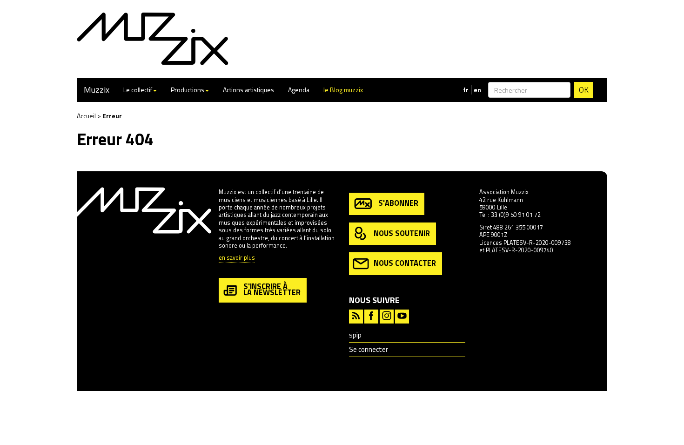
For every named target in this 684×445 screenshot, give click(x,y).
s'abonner (398, 203)
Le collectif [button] (137, 89)
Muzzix (96, 89)
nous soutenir (402, 232)
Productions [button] (187, 89)
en (477, 89)
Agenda (298, 89)
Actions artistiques (248, 89)
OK (584, 90)
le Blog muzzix (343, 89)
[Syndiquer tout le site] (356, 315)
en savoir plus (237, 258)
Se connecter (368, 349)
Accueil (86, 116)
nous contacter (405, 263)
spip (355, 335)
